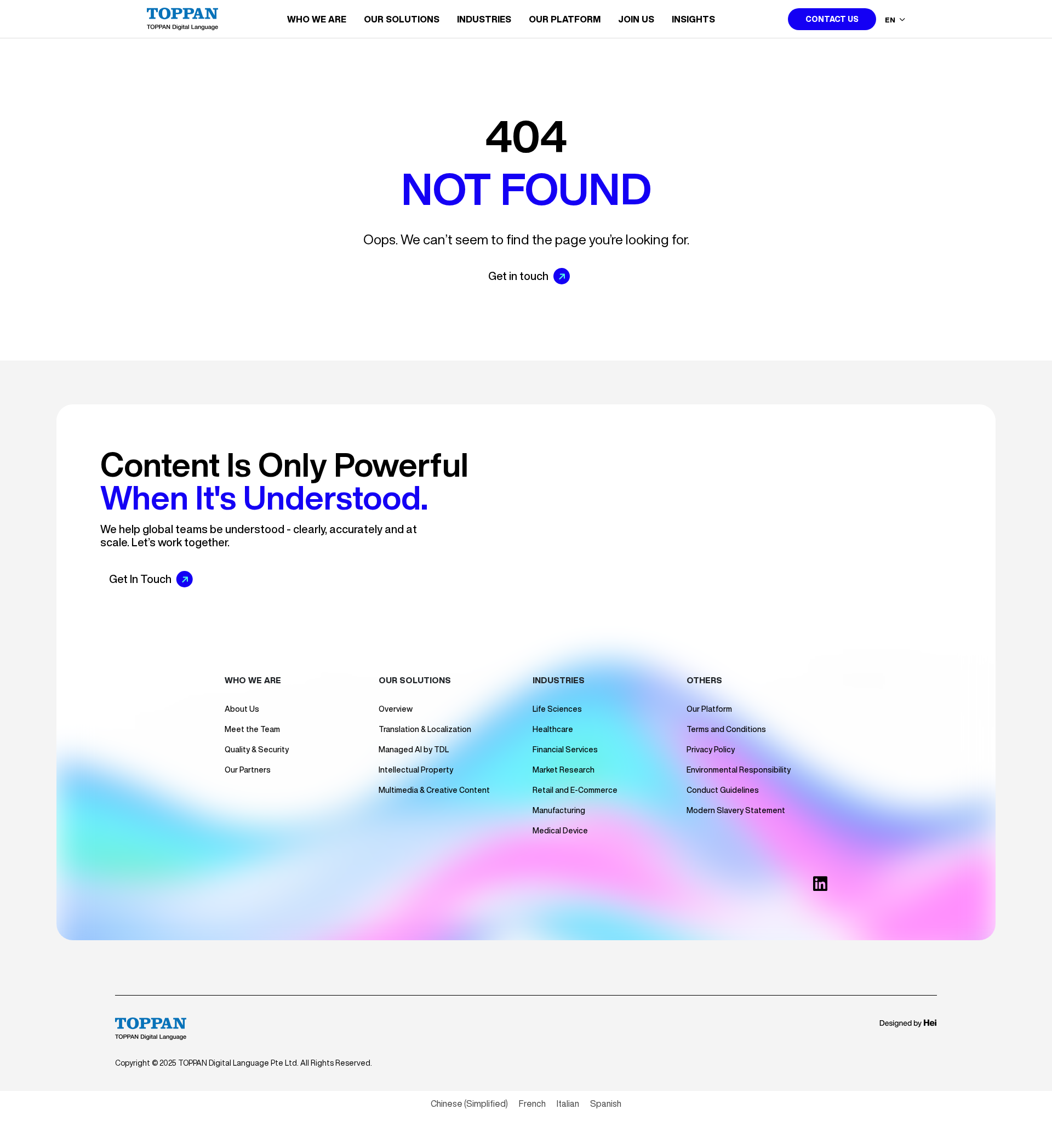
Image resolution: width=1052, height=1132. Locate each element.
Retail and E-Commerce (575, 790)
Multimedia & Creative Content (434, 790)
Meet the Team (252, 729)
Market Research (563, 770)
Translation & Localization (425, 729)
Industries (484, 19)
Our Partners (248, 770)
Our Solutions (401, 19)
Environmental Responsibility (739, 770)
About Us (242, 709)
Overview (396, 709)
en (891, 20)
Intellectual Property (416, 770)
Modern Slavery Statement (736, 810)
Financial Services (565, 749)
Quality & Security (257, 749)
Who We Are (316, 19)
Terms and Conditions (726, 729)
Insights (693, 19)
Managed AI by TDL (414, 749)
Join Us (636, 19)
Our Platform (565, 19)
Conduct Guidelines (723, 790)
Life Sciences (557, 709)
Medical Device (560, 830)
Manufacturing (559, 810)
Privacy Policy (711, 749)
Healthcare (553, 729)
